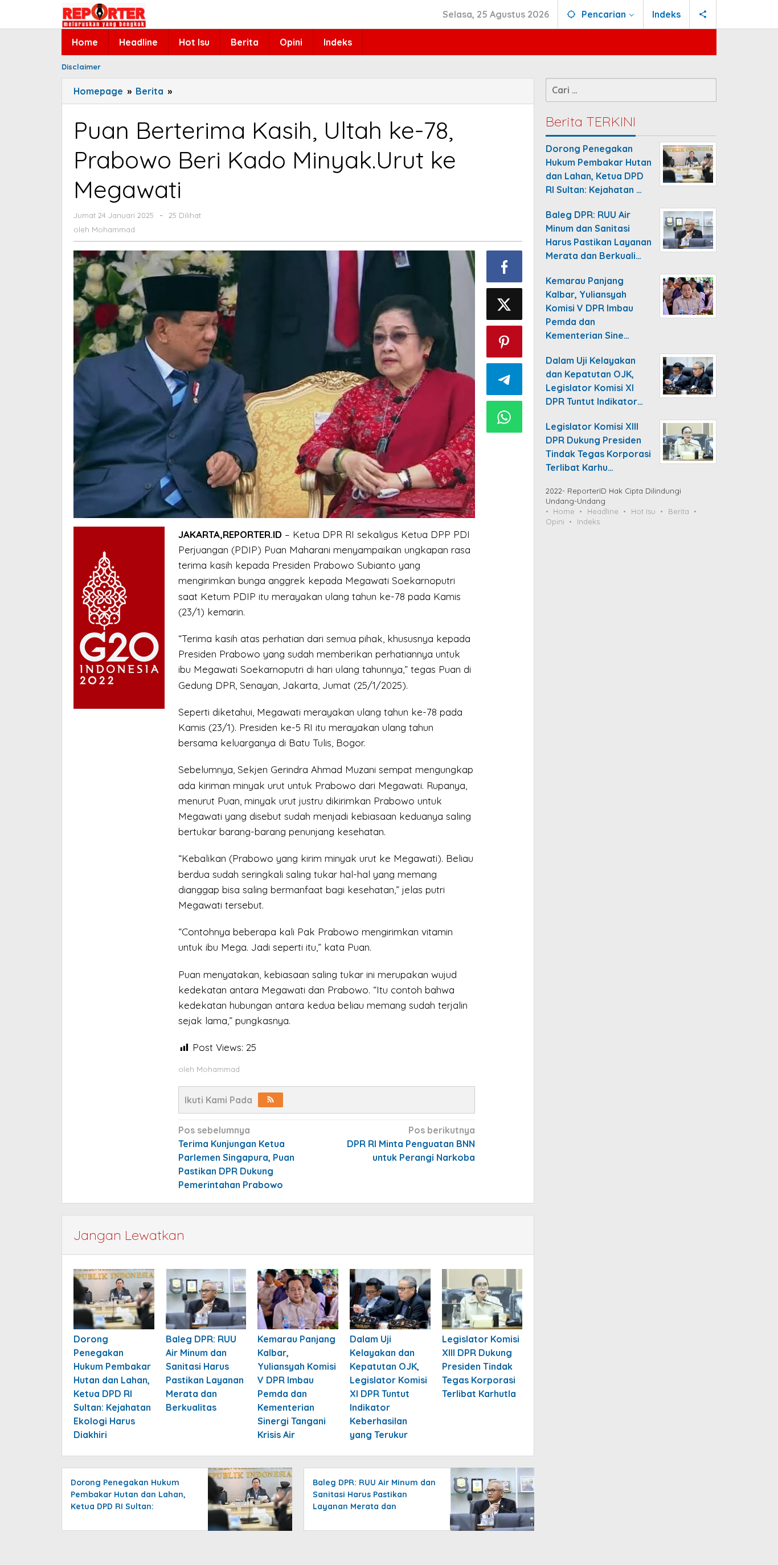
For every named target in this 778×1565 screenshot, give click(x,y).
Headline (603, 511)
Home (564, 511)
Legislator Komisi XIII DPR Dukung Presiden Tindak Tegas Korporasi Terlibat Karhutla (480, 1366)
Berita (678, 511)
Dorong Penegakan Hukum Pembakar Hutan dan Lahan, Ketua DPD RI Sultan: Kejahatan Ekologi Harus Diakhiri (128, 1506)
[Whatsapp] (504, 417)
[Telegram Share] (504, 379)
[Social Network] (703, 14)
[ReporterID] (104, 14)
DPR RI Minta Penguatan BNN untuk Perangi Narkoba (411, 1143)
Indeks (588, 521)
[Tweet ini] (504, 304)
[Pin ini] (504, 342)
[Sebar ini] (504, 266)
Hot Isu (643, 511)
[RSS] (270, 1099)
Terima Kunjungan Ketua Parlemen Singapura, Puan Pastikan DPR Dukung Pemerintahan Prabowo (236, 1157)
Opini (555, 521)
